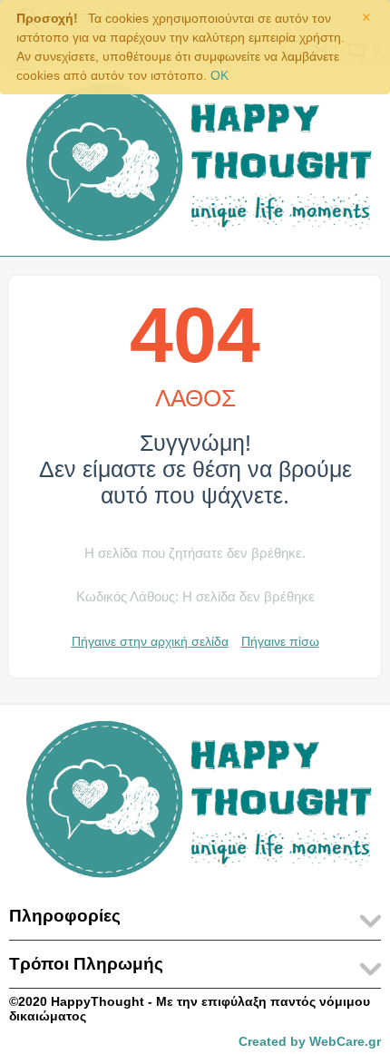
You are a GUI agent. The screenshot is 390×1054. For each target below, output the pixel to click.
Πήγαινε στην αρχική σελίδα (150, 641)
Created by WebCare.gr (310, 1041)
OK (219, 75)
